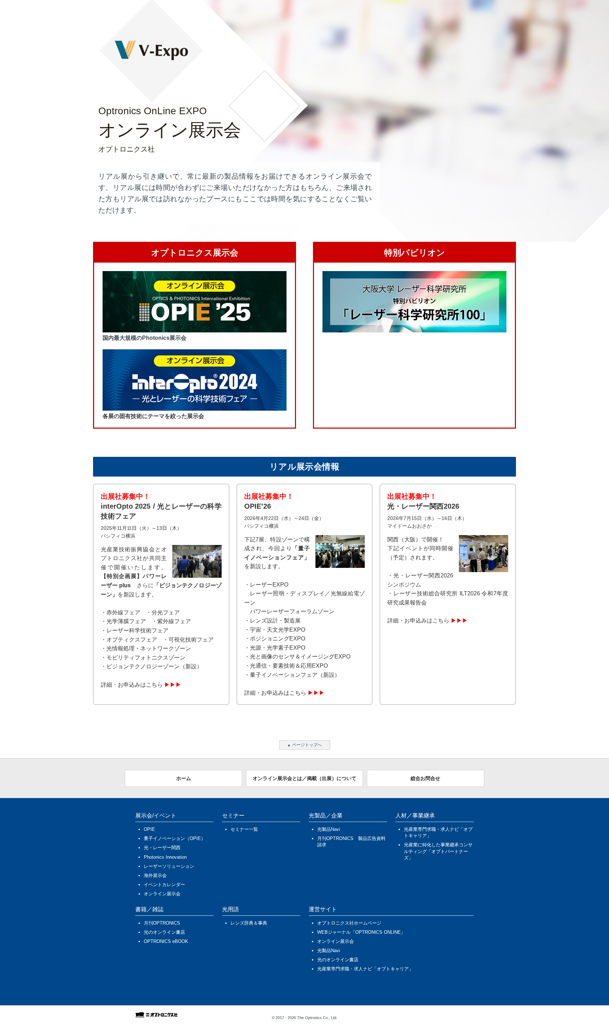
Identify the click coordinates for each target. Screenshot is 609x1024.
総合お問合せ (425, 778)
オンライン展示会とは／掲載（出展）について (304, 778)
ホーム (183, 778)
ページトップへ (307, 744)
